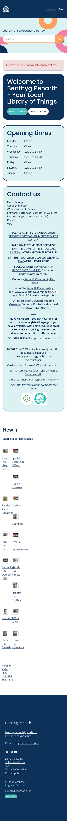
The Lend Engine (29, 743)
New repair (11, 796)
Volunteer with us (15, 762)
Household (8, 618)
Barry (12, 370)
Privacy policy (13, 773)
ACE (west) (33, 370)
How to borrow (17, 111)
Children (16, 505)
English (9, 785)
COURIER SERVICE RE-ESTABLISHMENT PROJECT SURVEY (33, 236)
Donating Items (14, 758)
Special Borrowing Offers (18, 462)
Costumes (18, 523)
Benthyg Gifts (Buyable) (7, 509)
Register (51, 9)
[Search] (59, 39)
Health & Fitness (16, 571)
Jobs (7, 765)
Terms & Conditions (16, 769)
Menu (61, 9)
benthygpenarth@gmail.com (21, 732)
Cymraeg (20, 785)
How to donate (38, 111)
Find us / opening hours (18, 735)
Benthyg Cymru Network (43, 379)
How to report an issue (18, 790)
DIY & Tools (5, 545)
